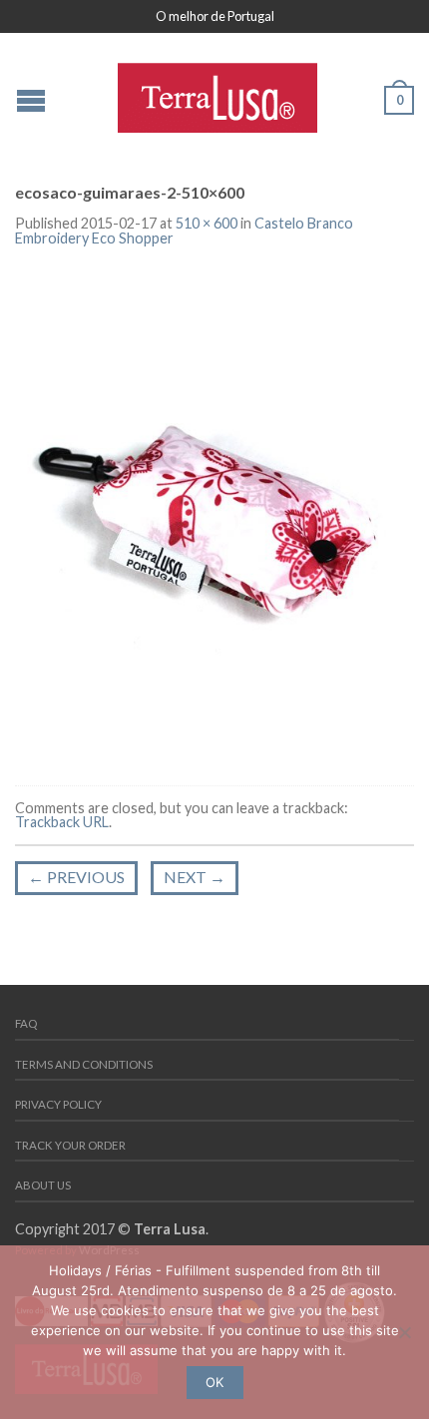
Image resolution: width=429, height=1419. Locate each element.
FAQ (26, 1023)
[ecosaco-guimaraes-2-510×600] (214, 517)
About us (43, 1185)
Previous (76, 876)
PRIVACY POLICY (58, 1104)
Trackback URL (62, 821)
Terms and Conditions (84, 1064)
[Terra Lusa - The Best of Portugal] (217, 93)
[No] (404, 1332)
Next (194, 876)
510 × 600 (206, 223)
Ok (214, 1382)
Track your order (70, 1145)
